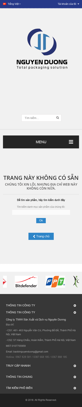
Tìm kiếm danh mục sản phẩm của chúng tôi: (41, 206)
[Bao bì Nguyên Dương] (41, 51)
